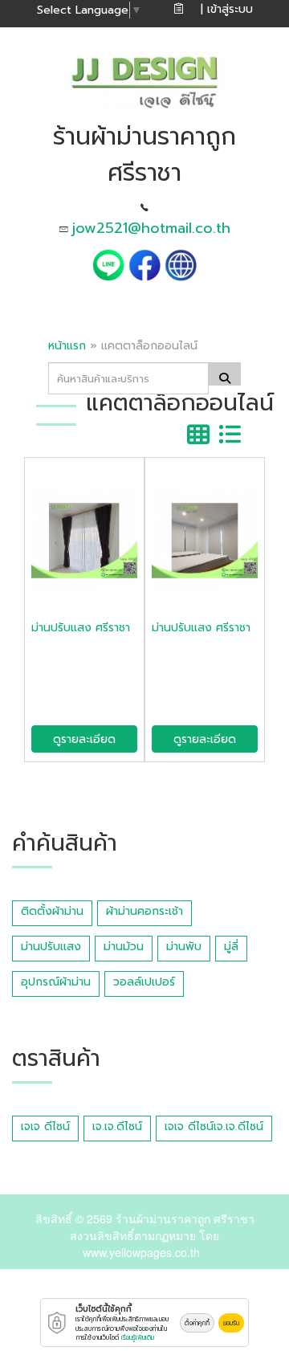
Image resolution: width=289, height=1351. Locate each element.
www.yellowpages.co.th (141, 1252)
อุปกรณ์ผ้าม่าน (56, 981)
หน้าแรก (67, 345)
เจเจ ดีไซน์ (45, 1126)
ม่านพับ (183, 946)
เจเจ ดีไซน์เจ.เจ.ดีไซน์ (214, 1126)
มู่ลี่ (231, 946)
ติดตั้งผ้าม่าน (52, 911)
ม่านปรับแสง (51, 946)
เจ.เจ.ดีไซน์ (117, 1126)
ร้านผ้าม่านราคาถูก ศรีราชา (185, 1218)
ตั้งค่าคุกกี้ (197, 1323)
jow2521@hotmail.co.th (151, 228)
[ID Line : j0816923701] (110, 263)
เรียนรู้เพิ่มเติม (137, 1337)
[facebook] (144, 263)
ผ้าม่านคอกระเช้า (144, 911)
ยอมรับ (231, 1323)
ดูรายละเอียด (84, 739)
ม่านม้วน (124, 946)
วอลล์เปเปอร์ (144, 981)
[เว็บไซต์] (181, 263)
